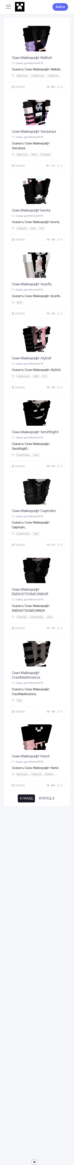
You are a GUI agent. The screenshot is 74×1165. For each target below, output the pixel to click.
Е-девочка (38, 75)
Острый (45, 154)
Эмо (34, 154)
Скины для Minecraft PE (29, 63)
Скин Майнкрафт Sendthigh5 (35, 432)
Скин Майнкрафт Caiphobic (34, 511)
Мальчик (22, 774)
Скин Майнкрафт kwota (31, 210)
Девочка (22, 75)
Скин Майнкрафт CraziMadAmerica (26, 675)
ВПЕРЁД (45, 798)
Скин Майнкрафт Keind (30, 756)
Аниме (49, 774)
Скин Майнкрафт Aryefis (32, 284)
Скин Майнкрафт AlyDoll (31, 358)
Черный (53, 75)
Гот (42, 228)
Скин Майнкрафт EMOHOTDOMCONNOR (30, 591)
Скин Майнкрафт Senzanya (34, 131)
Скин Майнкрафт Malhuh (32, 58)
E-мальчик (23, 455)
